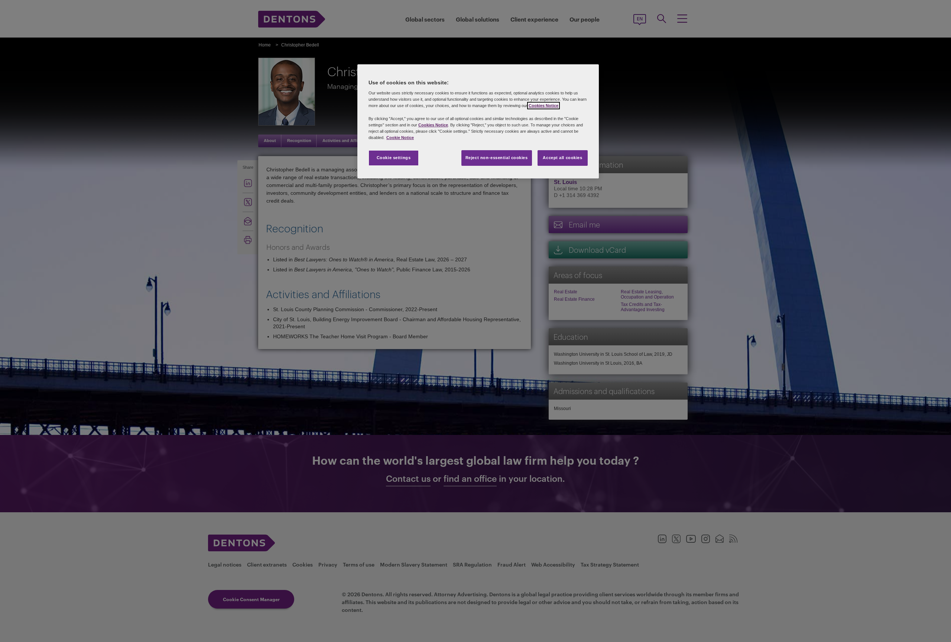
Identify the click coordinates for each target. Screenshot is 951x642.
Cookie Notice (400, 137)
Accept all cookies (562, 157)
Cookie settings (394, 157)
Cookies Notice (543, 105)
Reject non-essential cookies (496, 157)
